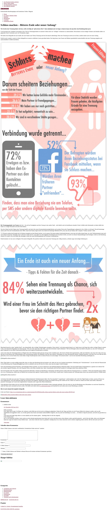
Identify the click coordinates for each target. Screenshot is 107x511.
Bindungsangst (7, 491)
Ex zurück (6, 492)
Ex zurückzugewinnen (45, 386)
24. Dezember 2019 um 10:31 (11, 407)
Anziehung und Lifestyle (10, 488)
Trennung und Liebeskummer (11, 497)
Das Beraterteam (5, 8)
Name (3, 442)
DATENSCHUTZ (13, 499)
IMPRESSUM (4, 499)
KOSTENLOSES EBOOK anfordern (10, 509)
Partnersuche (7, 494)
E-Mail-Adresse (5, 445)
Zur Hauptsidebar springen (10, 4)
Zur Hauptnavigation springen (11, 2)
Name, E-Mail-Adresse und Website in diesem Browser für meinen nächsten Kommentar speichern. (27, 451)
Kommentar (4, 440)
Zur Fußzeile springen (9, 6)
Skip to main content (9, 3)
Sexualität (6, 495)
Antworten (6, 422)
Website (3, 448)
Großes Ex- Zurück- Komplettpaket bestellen (12, 506)
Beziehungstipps (8, 490)
